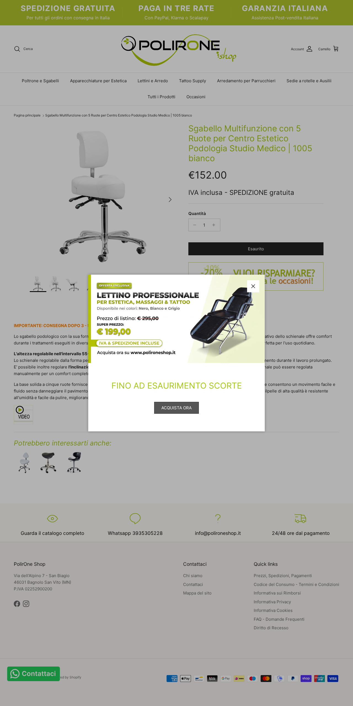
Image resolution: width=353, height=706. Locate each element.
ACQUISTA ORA (176, 407)
